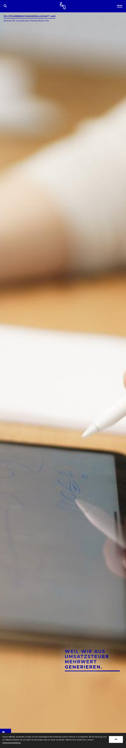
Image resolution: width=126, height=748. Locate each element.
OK (116, 739)
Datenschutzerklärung (11, 743)
